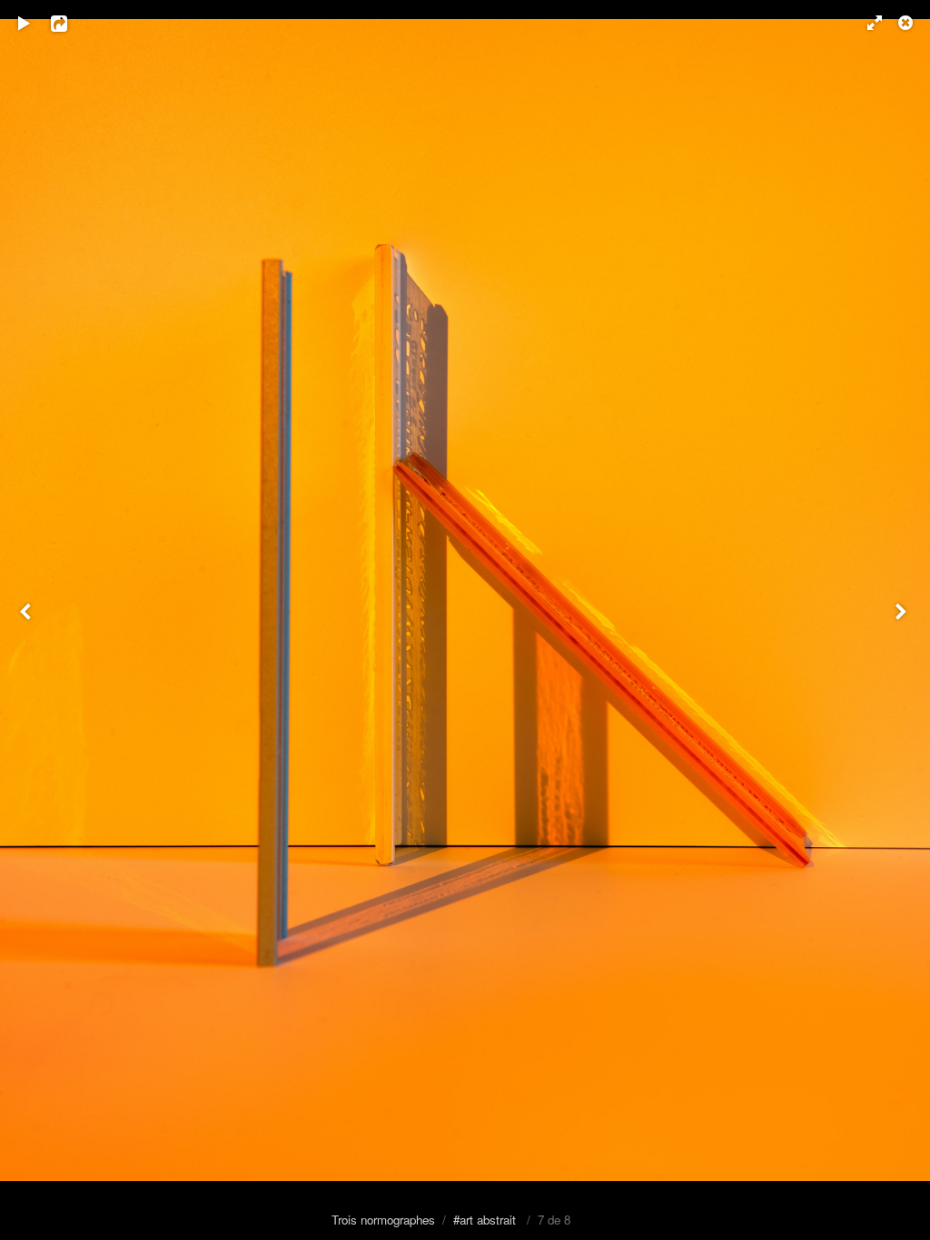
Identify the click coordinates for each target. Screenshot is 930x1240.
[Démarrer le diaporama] (24, 22)
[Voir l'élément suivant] (903, 620)
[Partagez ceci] (71, 22)
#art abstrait (484, 1219)
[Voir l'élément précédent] (27, 620)
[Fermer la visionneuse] (907, 22)
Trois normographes (383, 1219)
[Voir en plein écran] (866, 22)
